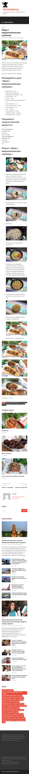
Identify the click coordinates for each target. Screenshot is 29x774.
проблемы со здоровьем (8, 716)
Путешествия (10, 705)
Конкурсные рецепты (7, 403)
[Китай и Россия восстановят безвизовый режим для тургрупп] (14, 537)
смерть (23, 718)
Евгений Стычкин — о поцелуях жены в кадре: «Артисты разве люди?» (18, 651)
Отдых (3, 538)
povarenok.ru (10, 398)
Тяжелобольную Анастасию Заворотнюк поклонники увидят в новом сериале (14, 621)
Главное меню (8, 22)
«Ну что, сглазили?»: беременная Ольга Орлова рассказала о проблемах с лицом (19, 642)
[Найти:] (14, 510)
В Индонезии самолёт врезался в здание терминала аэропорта (18, 586)
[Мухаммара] (14, 429)
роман (21, 716)
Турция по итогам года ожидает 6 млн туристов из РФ (19, 578)
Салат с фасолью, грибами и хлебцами (13, 476)
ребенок (17, 716)
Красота (15, 697)
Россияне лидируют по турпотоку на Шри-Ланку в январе (19, 570)
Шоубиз (3, 617)
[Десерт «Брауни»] (14, 451)
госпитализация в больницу (8, 709)
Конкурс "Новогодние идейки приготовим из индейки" (12, 693)
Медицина (21, 697)
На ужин (15, 703)
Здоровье (10, 690)
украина (23, 720)
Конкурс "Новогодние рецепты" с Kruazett (16, 402)
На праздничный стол (7, 703)
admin (10, 37)
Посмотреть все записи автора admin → (18, 497)
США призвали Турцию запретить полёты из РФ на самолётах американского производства (19, 561)
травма (18, 720)
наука (16, 712)
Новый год (21, 703)
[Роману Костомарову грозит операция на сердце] (6, 663)
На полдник (16, 701)
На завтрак (16, 403)
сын (14, 720)
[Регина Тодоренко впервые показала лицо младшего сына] (6, 680)
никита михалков (6, 714)
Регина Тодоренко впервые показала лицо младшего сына (19, 677)
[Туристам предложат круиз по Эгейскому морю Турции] (6, 598)
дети (18, 709)
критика (4, 712)
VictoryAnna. (11, 9)
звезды (21, 709)
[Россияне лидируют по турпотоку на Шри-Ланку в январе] (6, 573)
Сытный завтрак (22, 705)
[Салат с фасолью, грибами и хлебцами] (14, 474)
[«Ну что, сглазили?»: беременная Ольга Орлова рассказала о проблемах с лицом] (6, 645)
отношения (14, 714)
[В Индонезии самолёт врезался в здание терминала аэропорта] (6, 590)
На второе (8, 699)
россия (14, 718)
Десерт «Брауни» (6, 453)
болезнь (17, 707)
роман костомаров (6, 718)
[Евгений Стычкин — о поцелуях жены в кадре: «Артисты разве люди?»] (6, 655)
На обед (4, 405)
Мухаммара (5, 430)
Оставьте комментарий (18, 37)
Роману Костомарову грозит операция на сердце (19, 658)
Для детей (4, 690)
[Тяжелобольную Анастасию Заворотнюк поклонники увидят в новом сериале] (14, 616)
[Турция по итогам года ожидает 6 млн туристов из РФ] (6, 581)
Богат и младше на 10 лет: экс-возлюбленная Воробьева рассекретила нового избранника (19, 668)
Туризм (4, 707)
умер (3, 722)
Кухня (3, 27)
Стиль (15, 705)
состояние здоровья (7, 720)
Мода (3, 699)
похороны (20, 714)
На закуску (22, 403)
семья (18, 718)
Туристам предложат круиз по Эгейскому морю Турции (19, 593)
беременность (10, 707)
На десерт (14, 699)
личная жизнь (11, 712)
